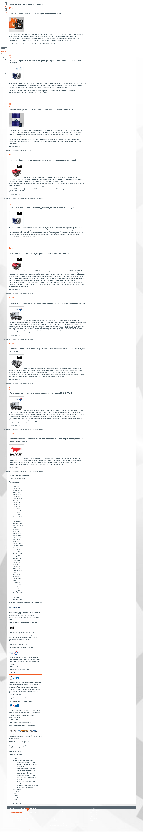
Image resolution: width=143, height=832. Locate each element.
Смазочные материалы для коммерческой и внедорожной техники (26, 777)
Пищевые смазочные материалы (27, 785)
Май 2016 (16, 576)
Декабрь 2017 (17, 554)
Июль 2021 (16, 513)
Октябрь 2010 (17, 599)
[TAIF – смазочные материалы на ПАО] (12, 629)
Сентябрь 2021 (18, 511)
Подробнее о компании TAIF (18, 644)
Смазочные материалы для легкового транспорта (62, 809)
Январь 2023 (17, 502)
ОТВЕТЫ (93, 817)
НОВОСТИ (93, 815)
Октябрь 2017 (17, 558)
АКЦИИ (92, 821)
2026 (18, 50)
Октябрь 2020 (17, 523)
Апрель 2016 (17, 578)
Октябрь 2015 (17, 584)
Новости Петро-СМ (38, 198)
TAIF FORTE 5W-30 (22, 179)
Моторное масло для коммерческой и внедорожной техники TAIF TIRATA (48, 368)
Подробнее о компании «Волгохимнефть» (22, 698)
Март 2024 (16, 492)
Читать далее (14, 47)
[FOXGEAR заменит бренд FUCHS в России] (15, 609)
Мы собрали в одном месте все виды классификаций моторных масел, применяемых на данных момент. (25, 736)
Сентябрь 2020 (18, 525)
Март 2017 (16, 568)
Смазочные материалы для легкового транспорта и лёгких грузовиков (27, 764)
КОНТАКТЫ (93, 813)
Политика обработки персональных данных (60, 821)
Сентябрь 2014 (18, 593)
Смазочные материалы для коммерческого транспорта (64, 811)
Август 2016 (17, 572)
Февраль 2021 (17, 517)
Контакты (16, 791)
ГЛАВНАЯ (93, 809)
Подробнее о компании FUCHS (19, 669)
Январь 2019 (17, 543)
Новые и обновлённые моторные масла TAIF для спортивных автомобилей (43, 160)
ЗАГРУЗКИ (93, 819)
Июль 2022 (16, 508)
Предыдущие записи (17, 478)
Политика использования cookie (56, 825)
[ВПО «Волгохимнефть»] (14, 679)
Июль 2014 (16, 595)
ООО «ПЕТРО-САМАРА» (32, 4)
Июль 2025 (16, 488)
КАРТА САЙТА (94, 823)
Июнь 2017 (16, 562)
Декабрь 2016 (17, 570)
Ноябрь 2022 (17, 504)
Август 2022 (17, 506)
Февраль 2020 (17, 533)
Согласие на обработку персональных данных (61, 823)
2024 (18, 198)
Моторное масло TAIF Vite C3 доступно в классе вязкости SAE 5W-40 (39, 254)
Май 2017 (16, 564)
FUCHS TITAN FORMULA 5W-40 (52, 320)
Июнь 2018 (16, 550)
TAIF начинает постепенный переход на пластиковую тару (35, 14)
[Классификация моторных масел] (23, 732)
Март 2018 (16, 552)
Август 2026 (17, 486)
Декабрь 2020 (17, 519)
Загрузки (15, 797)
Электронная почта (16, 822)
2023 (18, 293)
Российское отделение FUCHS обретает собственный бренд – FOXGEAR (41, 110)
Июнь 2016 (16, 574)
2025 (18, 100)
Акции (15, 799)
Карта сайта (17, 803)
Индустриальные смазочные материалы (59, 813)
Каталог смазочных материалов (23, 760)
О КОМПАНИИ (94, 811)
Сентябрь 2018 (18, 545)
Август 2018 (17, 548)
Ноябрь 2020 (17, 521)
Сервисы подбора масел (25, 787)
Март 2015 (16, 589)
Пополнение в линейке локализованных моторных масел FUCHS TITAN (41, 393)
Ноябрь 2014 (17, 591)
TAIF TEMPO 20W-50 (60, 183)
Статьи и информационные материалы (59, 819)
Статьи (15, 801)
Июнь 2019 (16, 539)
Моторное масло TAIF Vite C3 (33, 271)
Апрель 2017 (17, 566)
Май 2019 (16, 541)
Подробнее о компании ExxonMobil (20, 722)
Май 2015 (16, 587)
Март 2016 (16, 580)
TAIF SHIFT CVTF (15, 227)
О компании (17, 789)
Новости (15, 793)
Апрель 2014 (17, 597)
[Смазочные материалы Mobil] (14, 707)
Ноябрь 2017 (17, 556)
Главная (15, 758)
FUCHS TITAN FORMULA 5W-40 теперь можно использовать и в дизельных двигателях (47, 303)
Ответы (15, 795)
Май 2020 (16, 529)
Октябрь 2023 (17, 498)
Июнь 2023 (16, 500)
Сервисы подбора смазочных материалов (59, 817)
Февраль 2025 (17, 490)
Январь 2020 (17, 535)
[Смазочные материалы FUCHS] (14, 654)
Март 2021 (16, 515)
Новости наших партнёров (26, 50)
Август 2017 (17, 560)
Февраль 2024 (17, 494)
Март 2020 (16, 531)
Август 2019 (17, 537)
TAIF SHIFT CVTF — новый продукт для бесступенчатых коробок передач (42, 208)
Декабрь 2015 (17, 582)
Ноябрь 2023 (17, 496)
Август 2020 (17, 527)
